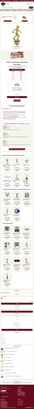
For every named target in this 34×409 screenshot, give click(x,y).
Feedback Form (20, 404)
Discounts (19, 389)
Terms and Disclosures (4, 396)
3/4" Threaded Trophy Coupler (16, 165)
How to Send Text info (21, 394)
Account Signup (3, 341)
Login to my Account (4, 402)
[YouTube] (28, 407)
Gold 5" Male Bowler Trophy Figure (6, 215)
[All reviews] (17, 65)
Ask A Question (17, 100)
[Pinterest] (31, 407)
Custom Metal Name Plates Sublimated (6, 233)
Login (17, 311)
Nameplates (31, 10)
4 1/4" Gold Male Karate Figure (8, 363)
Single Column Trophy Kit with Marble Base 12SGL (7, 166)
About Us (2, 337)
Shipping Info (3, 401)
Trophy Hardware (22, 112)
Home (3, 10)
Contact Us (2, 340)
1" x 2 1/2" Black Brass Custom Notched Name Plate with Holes (17, 265)
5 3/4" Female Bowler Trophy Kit (16, 181)
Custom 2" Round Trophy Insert (6, 249)
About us (19, 388)
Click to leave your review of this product (17, 149)
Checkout (17, 303)
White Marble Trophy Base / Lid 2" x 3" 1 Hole (7, 181)
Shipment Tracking (4, 403)
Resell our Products (21, 395)
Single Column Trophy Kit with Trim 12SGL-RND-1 (26, 265)
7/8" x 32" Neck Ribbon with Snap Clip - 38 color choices (7, 200)
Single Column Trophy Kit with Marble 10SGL (16, 199)
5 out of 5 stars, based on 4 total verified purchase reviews (17, 66)
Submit (17, 329)
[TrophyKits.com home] (3, 4)
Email (17, 319)
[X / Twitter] (32, 407)
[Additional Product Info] (17, 46)
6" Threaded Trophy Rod (7, 360)
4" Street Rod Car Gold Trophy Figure (9, 366)
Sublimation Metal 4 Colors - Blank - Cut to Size (16, 250)
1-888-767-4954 (15, 0)
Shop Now (2, 334)
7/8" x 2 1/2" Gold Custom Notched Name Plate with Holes (26, 234)
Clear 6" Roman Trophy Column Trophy (26, 199)
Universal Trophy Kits (14, 116)
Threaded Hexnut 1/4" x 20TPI (26, 165)
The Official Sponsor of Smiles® (6, 0)
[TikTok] (30, 407)
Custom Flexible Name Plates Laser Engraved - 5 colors (17, 234)
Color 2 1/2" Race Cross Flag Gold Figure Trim (10, 351)
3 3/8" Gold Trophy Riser (7, 357)
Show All (28, 123)
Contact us (19, 390)
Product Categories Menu (5, 292)
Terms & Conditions (4, 338)
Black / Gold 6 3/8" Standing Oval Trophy (9, 354)
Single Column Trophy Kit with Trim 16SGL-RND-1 (7, 265)
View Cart (4, 296)
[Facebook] (25, 407)
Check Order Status (4, 404)
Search (31, 7)
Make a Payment (3, 405)
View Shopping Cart (4, 406)
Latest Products (3, 343)
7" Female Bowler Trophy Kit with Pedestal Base (26, 181)
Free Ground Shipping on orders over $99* (26, 0)
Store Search (3, 335)
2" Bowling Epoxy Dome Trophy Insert (16, 215)
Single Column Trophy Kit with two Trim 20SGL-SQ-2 (7, 281)
